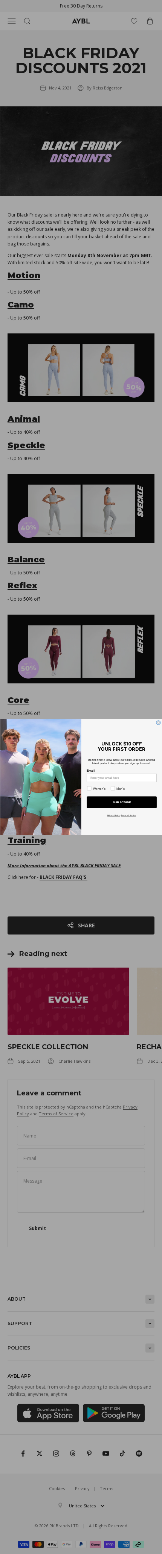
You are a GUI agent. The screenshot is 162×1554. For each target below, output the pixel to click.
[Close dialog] (158, 723)
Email (91, 770)
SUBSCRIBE (121, 802)
